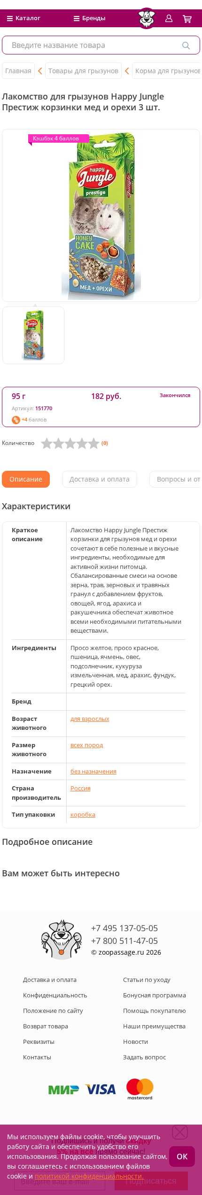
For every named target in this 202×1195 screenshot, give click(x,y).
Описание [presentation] (25, 479)
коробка (82, 814)
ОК (182, 1156)
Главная (18, 70)
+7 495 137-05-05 (124, 928)
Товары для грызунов (83, 70)
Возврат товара (45, 1026)
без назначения (93, 771)
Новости (135, 1041)
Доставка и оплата (50, 979)
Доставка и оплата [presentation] (100, 479)
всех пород (86, 745)
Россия (80, 788)
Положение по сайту (53, 1010)
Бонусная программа (154, 995)
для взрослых (89, 718)
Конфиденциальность (55, 995)
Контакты (37, 1057)
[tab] (26, 479)
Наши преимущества (154, 1026)
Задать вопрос (144, 1057)
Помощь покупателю (154, 1010)
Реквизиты (38, 1041)
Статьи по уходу (147, 979)
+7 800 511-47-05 (124, 940)
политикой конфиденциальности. (89, 1176)
